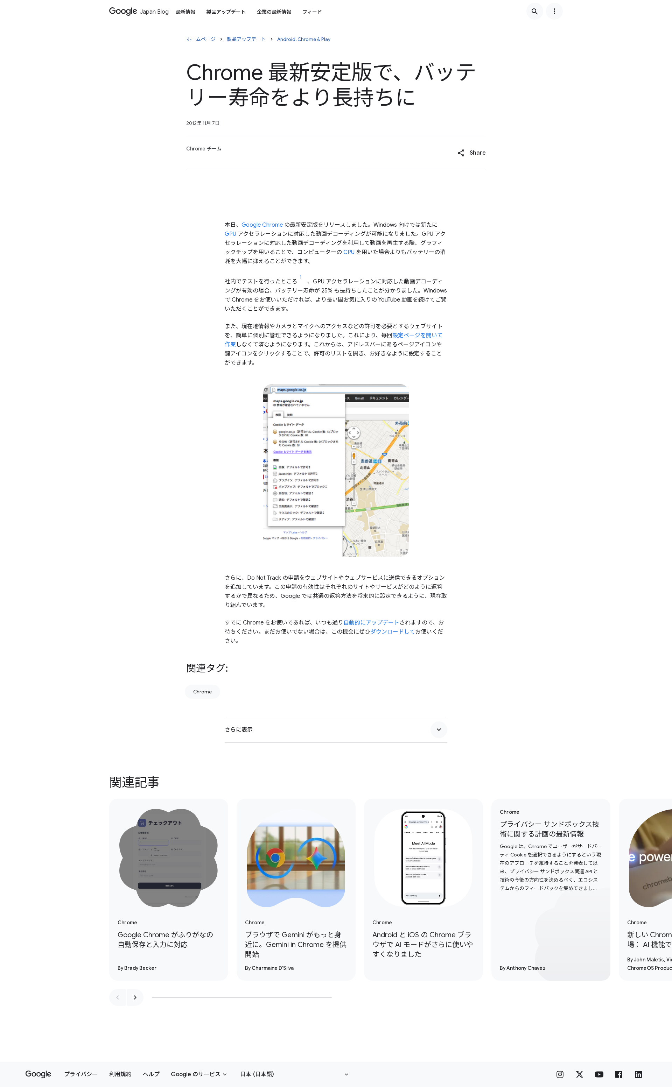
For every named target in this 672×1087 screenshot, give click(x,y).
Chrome (202, 692)
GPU (230, 234)
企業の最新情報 (274, 12)
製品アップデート (226, 12)
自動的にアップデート (371, 622)
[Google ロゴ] (38, 1074)
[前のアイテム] (117, 997)
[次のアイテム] (135, 997)
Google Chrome (262, 224)
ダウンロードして (392, 631)
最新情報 (185, 12)
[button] (471, 152)
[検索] (534, 11)
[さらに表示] (438, 729)
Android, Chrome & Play (303, 39)
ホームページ (201, 39)
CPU (349, 252)
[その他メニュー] (554, 11)
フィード (312, 12)
